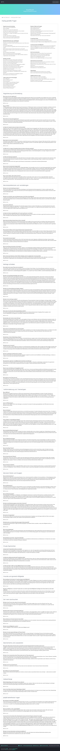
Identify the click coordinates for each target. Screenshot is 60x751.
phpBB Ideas (5, 711)
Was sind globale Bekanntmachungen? (10, 83)
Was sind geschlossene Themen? (9, 86)
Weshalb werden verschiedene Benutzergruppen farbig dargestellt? (43, 33)
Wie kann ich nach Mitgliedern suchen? (38, 56)
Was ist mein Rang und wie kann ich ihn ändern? (12, 53)
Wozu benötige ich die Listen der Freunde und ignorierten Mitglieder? (43, 45)
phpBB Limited (42, 223)
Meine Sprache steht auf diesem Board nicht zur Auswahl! (14, 48)
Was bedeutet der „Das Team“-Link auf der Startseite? (40, 35)
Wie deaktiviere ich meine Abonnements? (38, 67)
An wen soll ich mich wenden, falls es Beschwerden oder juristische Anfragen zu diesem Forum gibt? (43, 80)
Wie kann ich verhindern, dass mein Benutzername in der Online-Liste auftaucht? (16, 44)
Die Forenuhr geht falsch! (7, 45)
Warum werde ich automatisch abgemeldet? (11, 36)
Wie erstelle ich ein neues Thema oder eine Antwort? (13, 59)
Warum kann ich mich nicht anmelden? (10, 32)
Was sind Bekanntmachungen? (9, 84)
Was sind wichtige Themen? (8, 85)
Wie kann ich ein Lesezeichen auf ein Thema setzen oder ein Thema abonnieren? (43, 65)
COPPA (12, 129)
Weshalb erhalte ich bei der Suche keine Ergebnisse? (40, 54)
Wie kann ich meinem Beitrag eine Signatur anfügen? (13, 62)
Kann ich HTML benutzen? (8, 79)
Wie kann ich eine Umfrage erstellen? (10, 63)
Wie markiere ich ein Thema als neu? (10, 74)
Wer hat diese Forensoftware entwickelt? (38, 76)
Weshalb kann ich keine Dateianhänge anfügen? (12, 67)
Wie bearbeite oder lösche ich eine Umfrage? (11, 65)
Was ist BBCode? (6, 78)
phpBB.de (50, 223)
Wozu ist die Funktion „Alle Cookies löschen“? (11, 37)
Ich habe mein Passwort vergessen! (9, 35)
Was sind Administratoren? (35, 27)
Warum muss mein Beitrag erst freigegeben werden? (13, 73)
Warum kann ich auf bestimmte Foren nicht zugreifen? (13, 66)
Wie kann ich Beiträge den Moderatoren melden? (12, 70)
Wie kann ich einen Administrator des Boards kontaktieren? (41, 81)
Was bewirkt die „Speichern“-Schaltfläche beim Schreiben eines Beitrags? (15, 72)
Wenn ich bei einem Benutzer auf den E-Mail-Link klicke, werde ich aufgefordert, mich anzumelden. (15, 55)
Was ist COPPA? (6, 28)
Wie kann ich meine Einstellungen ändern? (11, 41)
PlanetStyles (15, 748)
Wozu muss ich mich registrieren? (9, 27)
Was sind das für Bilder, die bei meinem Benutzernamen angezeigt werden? (15, 50)
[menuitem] (2, 2)
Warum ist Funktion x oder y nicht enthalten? (39, 77)
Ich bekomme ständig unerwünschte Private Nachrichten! (41, 40)
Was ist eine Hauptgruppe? (35, 34)
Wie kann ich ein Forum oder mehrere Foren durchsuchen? (41, 53)
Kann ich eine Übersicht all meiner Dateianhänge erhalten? (41, 72)
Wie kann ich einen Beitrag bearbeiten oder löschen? (12, 60)
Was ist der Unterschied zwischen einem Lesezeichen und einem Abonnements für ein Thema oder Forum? (42, 62)
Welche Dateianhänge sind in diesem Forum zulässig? (40, 71)
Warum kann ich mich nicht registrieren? (10, 29)
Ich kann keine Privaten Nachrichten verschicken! (39, 39)
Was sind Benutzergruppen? (36, 29)
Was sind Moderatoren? (35, 28)
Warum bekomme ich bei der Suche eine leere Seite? (40, 55)
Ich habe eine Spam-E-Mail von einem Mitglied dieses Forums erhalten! (44, 41)
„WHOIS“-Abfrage (34, 718)
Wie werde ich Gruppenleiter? (36, 32)
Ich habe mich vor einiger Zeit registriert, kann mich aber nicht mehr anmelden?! (15, 34)
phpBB (6, 748)
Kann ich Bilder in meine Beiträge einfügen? (11, 82)
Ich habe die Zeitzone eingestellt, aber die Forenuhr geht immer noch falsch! (16, 47)
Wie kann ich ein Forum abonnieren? (37, 66)
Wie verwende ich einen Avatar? (9, 52)
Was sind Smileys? (6, 81)
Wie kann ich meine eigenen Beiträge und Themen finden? (41, 57)
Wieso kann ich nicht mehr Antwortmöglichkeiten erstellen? (14, 64)
